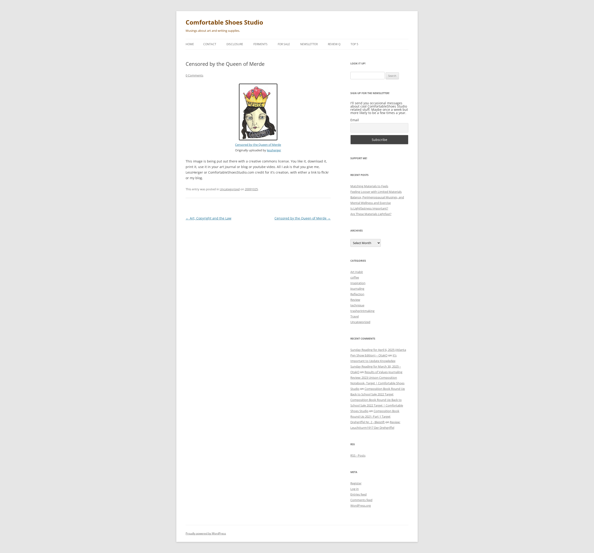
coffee (354, 277)
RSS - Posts (357, 455)
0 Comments (194, 75)
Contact (209, 44)
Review (355, 300)
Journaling (357, 288)
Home (190, 44)
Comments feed (361, 500)
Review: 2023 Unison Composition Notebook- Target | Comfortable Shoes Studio (377, 383)
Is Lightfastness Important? (369, 208)
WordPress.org (360, 505)
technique (357, 305)
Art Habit (356, 272)
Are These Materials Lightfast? (370, 214)
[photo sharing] (258, 139)
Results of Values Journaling (383, 372)
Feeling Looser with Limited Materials (376, 192)
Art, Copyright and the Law (208, 218)
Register (356, 483)
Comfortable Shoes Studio (224, 22)
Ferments (260, 44)
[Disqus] (258, 283)
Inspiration (357, 283)
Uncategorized (230, 189)
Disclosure (234, 44)
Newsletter (309, 44)
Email (354, 120)
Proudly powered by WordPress (206, 533)
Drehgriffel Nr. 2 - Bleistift (367, 422)
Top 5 (354, 44)
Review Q (334, 44)
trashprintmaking (362, 311)
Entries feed (358, 494)
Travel (354, 316)
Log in (354, 489)
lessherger (274, 150)
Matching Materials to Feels (369, 186)
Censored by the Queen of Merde (258, 145)
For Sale (284, 44)
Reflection (357, 294)
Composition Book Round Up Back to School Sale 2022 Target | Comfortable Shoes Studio (376, 405)
